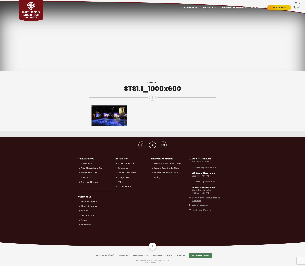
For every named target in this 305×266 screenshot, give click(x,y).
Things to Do (124, 177)
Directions (123, 168)
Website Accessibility (162, 255)
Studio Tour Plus (89, 172)
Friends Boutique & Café (166, 172)
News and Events (89, 182)
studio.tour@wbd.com (203, 210)
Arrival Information (127, 163)
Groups (84, 210)
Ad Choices (180, 255)
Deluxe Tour (87, 177)
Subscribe (86, 224)
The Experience (189, 7)
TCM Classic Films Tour (92, 168)
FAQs (120, 182)
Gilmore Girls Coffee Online (167, 163)
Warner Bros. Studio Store (167, 168)
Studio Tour (86, 163)
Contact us (257, 7)
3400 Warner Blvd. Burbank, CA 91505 (206, 199)
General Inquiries (89, 201)
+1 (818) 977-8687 (200, 205)
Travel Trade (87, 215)
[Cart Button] (298, 8)
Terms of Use (123, 255)
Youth (84, 220)
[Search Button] (294, 7)
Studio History (124, 186)
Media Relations (89, 206)
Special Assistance (127, 172)
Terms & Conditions (141, 255)
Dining (157, 177)
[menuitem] (297, 3)
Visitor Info (209, 7)
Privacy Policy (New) (105, 255)
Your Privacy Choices (200, 255)
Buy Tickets (279, 7)
